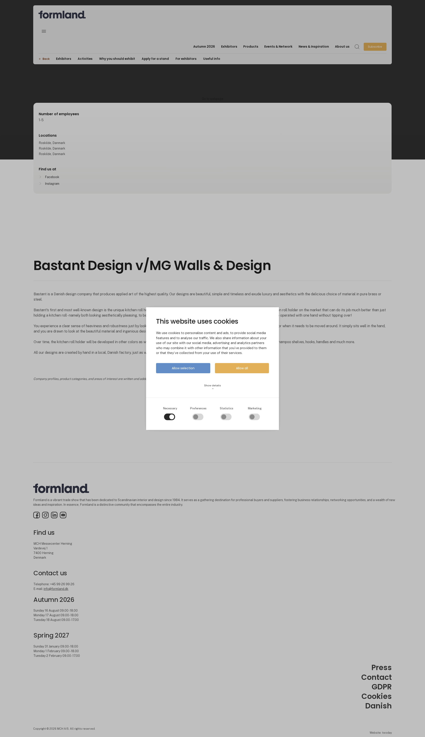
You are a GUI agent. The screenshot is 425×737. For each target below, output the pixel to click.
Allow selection (183, 368)
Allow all (242, 368)
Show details (212, 387)
